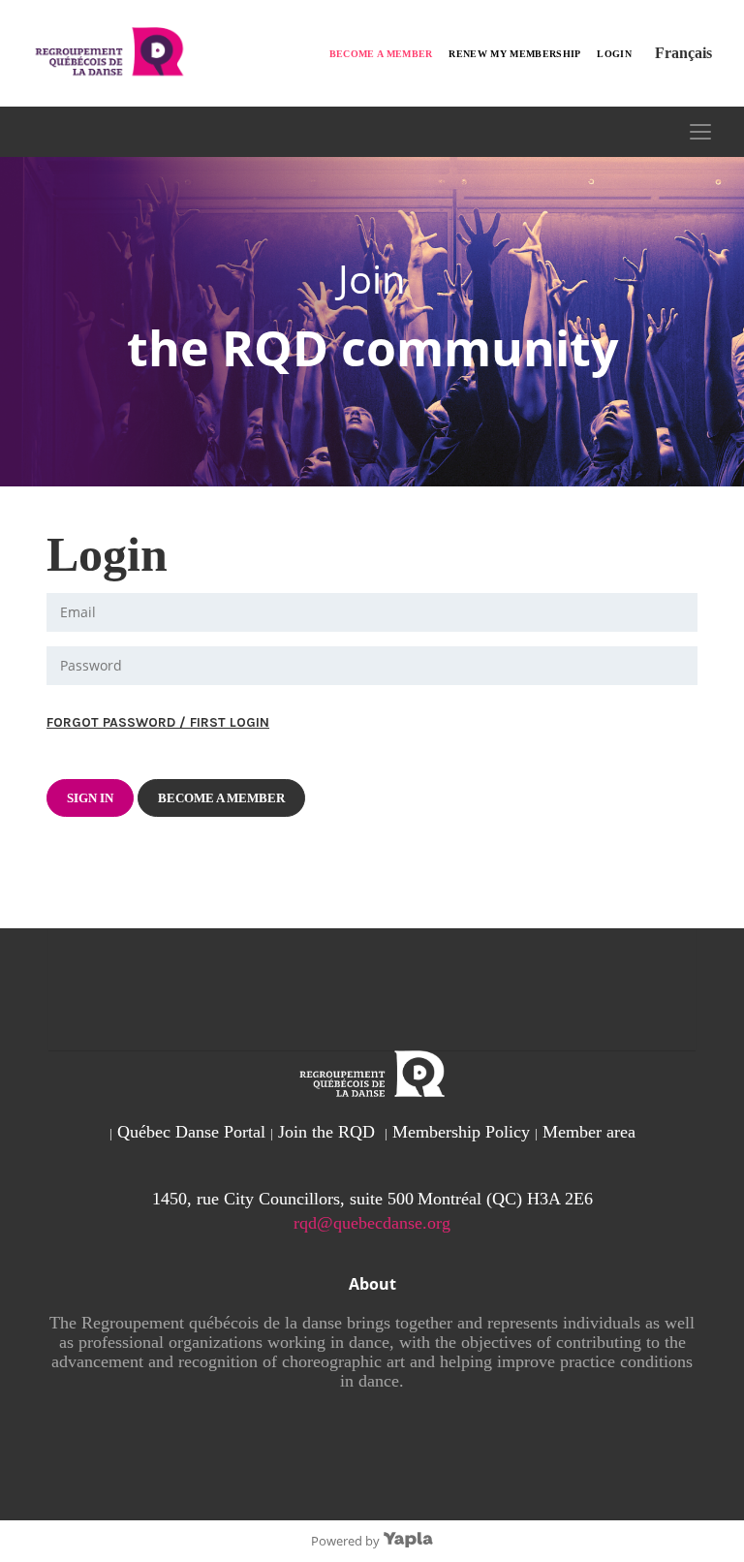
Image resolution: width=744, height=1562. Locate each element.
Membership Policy (461, 1131)
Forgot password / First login (157, 722)
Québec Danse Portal (191, 1131)
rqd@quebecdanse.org (372, 1223)
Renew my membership (514, 53)
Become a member (381, 53)
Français (683, 53)
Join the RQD (326, 1131)
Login (614, 53)
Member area (589, 1131)
